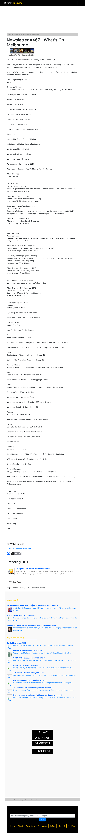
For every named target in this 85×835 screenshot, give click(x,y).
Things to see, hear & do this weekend (33, 569)
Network (61, 826)
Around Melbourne (14, 34)
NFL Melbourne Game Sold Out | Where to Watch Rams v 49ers (32, 605)
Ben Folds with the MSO (16, 643)
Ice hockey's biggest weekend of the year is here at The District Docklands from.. (44, 698)
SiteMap (71, 826)
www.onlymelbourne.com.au (20, 548)
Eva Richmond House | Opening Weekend (30, 680)
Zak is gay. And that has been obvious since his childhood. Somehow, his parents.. (45, 675)
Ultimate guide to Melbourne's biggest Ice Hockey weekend (37, 695)
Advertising (30, 826)
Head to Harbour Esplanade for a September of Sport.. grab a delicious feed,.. (43, 690)
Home (12, 826)
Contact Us (42, 826)
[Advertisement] (42, 19)
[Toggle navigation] (80, 3)
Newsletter (36, 34)
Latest (52, 826)
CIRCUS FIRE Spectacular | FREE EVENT (29, 658)
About (20, 826)
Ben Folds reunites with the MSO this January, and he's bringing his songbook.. (43, 645)
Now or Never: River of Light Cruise (21, 615)
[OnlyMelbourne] (5, 3)
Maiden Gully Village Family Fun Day (27, 650)
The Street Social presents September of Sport (32, 688)
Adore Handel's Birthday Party (25, 665)
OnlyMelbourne (26, 34)
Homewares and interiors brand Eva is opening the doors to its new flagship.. (43, 683)
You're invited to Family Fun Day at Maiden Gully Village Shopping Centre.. (42, 653)
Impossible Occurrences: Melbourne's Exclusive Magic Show (31, 625)
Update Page (15, 582)
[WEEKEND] (42, 743)
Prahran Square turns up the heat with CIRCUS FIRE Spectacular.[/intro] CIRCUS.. (45, 660)
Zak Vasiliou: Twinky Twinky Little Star (28, 673)
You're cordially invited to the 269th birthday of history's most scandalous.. (42, 668)
